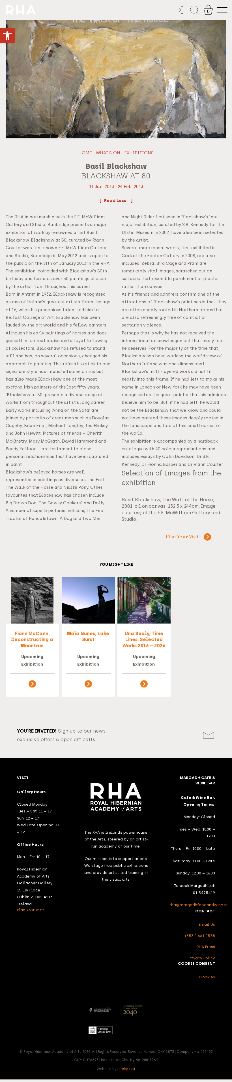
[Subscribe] (208, 735)
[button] (7, 35)
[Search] (194, 10)
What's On (108, 152)
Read (110, 200)
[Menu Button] (222, 10)
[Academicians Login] (180, 10)
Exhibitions (139, 152)
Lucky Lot (126, 1068)
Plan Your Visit (182, 537)
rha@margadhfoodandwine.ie (199, 904)
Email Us (207, 924)
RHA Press (206, 946)
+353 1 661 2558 (199, 935)
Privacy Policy (202, 958)
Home (85, 152)
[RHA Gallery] (89, 10)
